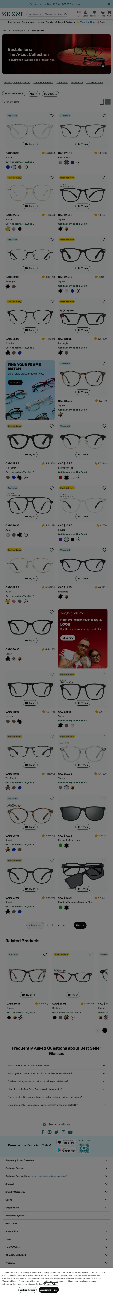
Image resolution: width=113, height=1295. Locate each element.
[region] (56, 1281)
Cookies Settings (27, 1289)
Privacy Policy (51, 1284)
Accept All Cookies (48, 1289)
